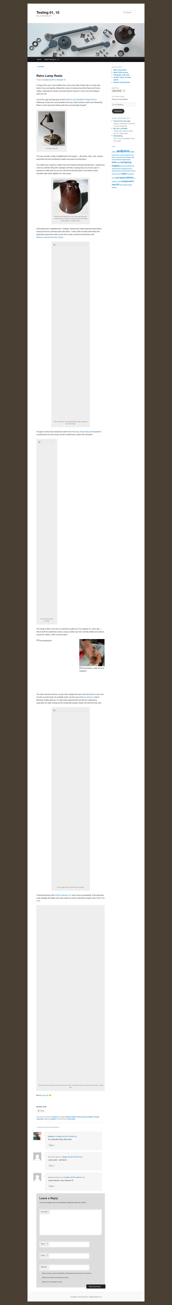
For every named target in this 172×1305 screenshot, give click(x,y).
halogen (128, 157)
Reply (51, 1145)
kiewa (79, 1117)
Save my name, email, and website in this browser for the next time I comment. (66, 1273)
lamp (83, 1117)
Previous (40, 66)
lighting (90, 1117)
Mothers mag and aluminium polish (49, 237)
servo (129, 177)
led (87, 1117)
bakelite (73, 1117)
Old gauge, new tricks (121, 75)
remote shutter (116, 174)
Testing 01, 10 (47, 12)
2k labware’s (89, 697)
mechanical (127, 166)
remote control (130, 171)
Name (44, 1244)
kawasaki (124, 159)
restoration (40, 1119)
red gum (96, 1117)
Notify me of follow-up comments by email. (55, 1277)
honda (114, 159)
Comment (45, 1211)
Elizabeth (51, 1136)
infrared (118, 159)
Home (39, 59)
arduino (123, 150)
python (118, 171)
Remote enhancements (122, 82)
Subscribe (118, 111)
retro (46, 1119)
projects (55, 1117)
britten (118, 155)
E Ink (116, 157)
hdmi (132, 157)
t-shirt (119, 181)
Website (43, 1267)
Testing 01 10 (61, 80)
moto (119, 168)
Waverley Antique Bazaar (81, 431)
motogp (123, 168)
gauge (120, 157)
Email (44, 1255)
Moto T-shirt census (121, 72)
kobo (114, 162)
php (127, 168)
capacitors (128, 155)
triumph (129, 185)
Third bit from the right (122, 121)
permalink (72, 1119)
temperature (128, 181)
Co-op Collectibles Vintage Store (82, 99)
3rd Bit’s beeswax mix (63, 895)
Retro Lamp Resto (120, 70)
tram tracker (123, 185)
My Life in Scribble (120, 128)
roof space (120, 177)
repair (124, 173)
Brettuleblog (118, 136)
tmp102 (115, 184)
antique (68, 1117)
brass (113, 155)
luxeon (122, 166)
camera (122, 155)
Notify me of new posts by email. (52, 1282)
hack (123, 157)
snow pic (45, 1095)
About (52, 59)
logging (115, 165)
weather (114, 187)
